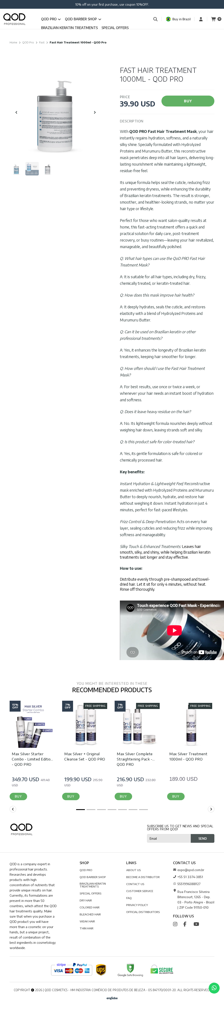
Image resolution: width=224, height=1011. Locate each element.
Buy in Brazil (181, 19)
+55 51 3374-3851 (190, 876)
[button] (18, 796)
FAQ (129, 897)
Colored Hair (90, 907)
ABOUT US (133, 870)
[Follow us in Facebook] (188, 923)
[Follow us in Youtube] (198, 923)
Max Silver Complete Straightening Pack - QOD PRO (135, 759)
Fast (41, 42)
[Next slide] (94, 112)
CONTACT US (135, 883)
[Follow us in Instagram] (177, 923)
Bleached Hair (90, 914)
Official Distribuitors (143, 911)
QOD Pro (49, 19)
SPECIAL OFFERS (115, 28)
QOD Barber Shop (81, 19)
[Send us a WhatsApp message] (214, 988)
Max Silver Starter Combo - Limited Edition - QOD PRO (32, 759)
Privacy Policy (137, 904)
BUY (188, 101)
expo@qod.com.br (190, 869)
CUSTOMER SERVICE (139, 890)
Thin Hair (86, 928)
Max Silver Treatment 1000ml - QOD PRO (188, 756)
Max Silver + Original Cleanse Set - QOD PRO (84, 756)
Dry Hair (86, 900)
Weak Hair (87, 921)
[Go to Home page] (14, 19)
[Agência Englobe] (112, 998)
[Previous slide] (16, 112)
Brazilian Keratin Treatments (69, 28)
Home (13, 42)
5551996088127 (189, 883)
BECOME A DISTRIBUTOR (143, 876)
